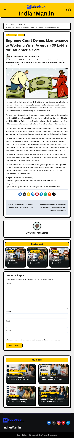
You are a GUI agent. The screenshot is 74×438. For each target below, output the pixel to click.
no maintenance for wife (29, 62)
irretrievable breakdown (39, 60)
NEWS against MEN (15, 374)
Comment (9, 283)
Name (8, 312)
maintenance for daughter (57, 60)
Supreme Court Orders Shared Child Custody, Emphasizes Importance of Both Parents (19, 402)
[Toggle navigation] (4, 10)
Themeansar (52, 435)
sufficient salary (44, 62)
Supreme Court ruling (58, 62)
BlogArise (42, 435)
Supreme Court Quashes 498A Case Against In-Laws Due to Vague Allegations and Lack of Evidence (53, 402)
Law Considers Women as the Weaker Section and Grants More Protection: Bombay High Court (52, 207)
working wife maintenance (15, 65)
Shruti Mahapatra (18, 56)
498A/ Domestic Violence (17, 371)
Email (8, 321)
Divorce (21, 35)
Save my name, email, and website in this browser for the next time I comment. (33, 340)
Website (8, 330)
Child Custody (11, 35)
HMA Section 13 (25, 60)
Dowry (44, 396)
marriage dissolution (13, 62)
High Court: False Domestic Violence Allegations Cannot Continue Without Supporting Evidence (20, 380)
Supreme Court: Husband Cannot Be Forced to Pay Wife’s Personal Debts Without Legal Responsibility (53, 380)
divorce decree (13, 60)
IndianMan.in (36, 13)
